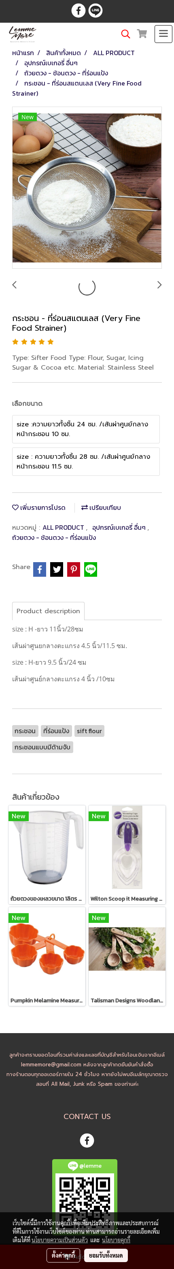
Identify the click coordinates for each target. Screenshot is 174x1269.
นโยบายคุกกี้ (116, 1239)
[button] (123, 34)
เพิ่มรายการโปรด (42, 507)
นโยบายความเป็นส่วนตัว (60, 1239)
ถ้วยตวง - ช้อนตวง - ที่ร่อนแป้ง (54, 537)
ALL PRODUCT (64, 527)
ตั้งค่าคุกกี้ (63, 1255)
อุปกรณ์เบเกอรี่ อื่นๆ (119, 527)
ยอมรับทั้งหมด (106, 1255)
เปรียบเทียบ (104, 507)
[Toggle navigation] (163, 34)
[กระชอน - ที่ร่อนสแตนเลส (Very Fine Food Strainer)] (87, 188)
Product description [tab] (48, 611)
